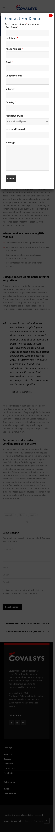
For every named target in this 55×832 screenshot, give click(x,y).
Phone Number (14, 49)
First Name (12, 27)
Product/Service (15, 116)
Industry (10, 89)
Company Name (15, 75)
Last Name (12, 38)
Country (11, 102)
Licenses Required (15, 129)
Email (9, 62)
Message (10, 142)
